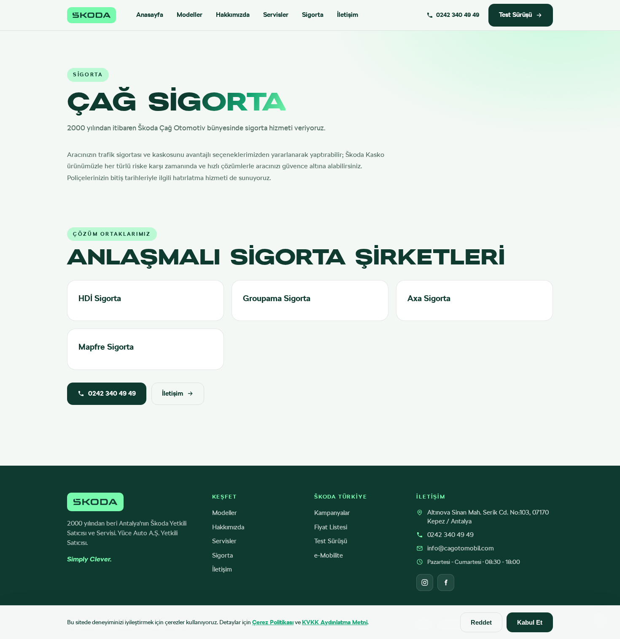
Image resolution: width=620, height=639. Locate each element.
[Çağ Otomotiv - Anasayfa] (91, 15)
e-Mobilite (328, 555)
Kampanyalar (332, 513)
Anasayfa (149, 15)
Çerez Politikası (273, 622)
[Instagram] (424, 582)
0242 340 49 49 (112, 393)
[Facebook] (445, 582)
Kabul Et (529, 622)
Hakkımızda (233, 15)
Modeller (189, 15)
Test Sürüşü (515, 15)
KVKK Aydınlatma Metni (334, 622)
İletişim (347, 15)
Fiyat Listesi (330, 527)
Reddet (481, 622)
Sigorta (312, 15)
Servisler (275, 15)
